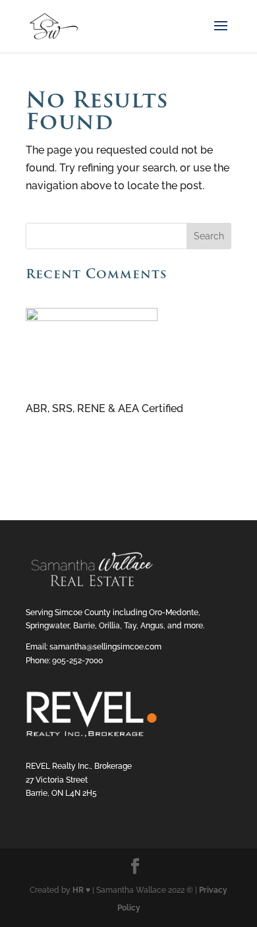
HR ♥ (81, 890)
